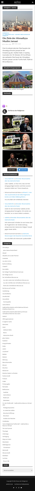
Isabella (7, 217)
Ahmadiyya (6, 33)
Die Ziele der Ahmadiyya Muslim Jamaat (15, 39)
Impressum (9, 484)
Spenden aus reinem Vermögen (13, 89)
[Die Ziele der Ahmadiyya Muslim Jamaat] (18, 21)
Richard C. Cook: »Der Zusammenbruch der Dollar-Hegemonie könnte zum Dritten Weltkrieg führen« (18, 195)
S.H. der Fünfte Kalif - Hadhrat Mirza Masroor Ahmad (16, 35)
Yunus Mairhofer (9, 178)
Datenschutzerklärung (22, 484)
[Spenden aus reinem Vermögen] (18, 79)
